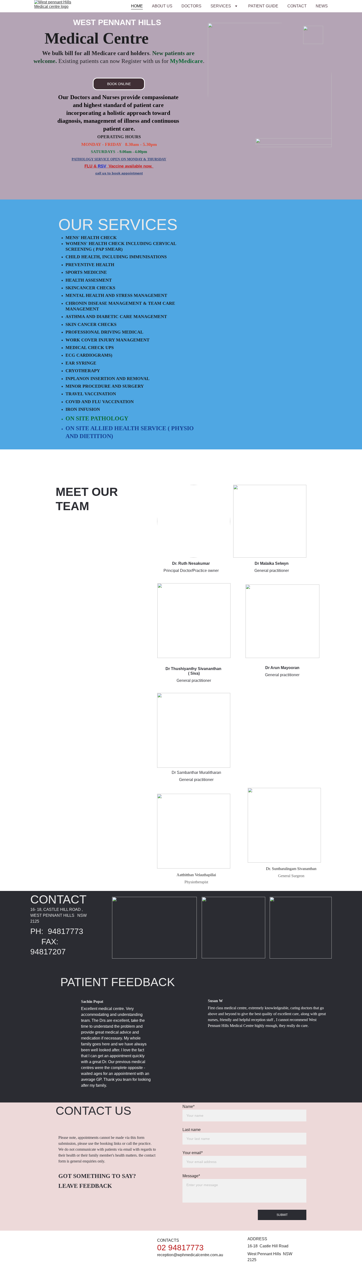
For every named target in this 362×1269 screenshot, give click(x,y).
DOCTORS (191, 6)
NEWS (322, 6)
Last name (191, 1130)
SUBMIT (282, 1215)
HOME (137, 6)
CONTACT (297, 6)
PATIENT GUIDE (263, 6)
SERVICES (221, 6)
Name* (188, 1106)
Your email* (192, 1153)
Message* (191, 1176)
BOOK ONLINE (119, 84)
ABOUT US (162, 6)
